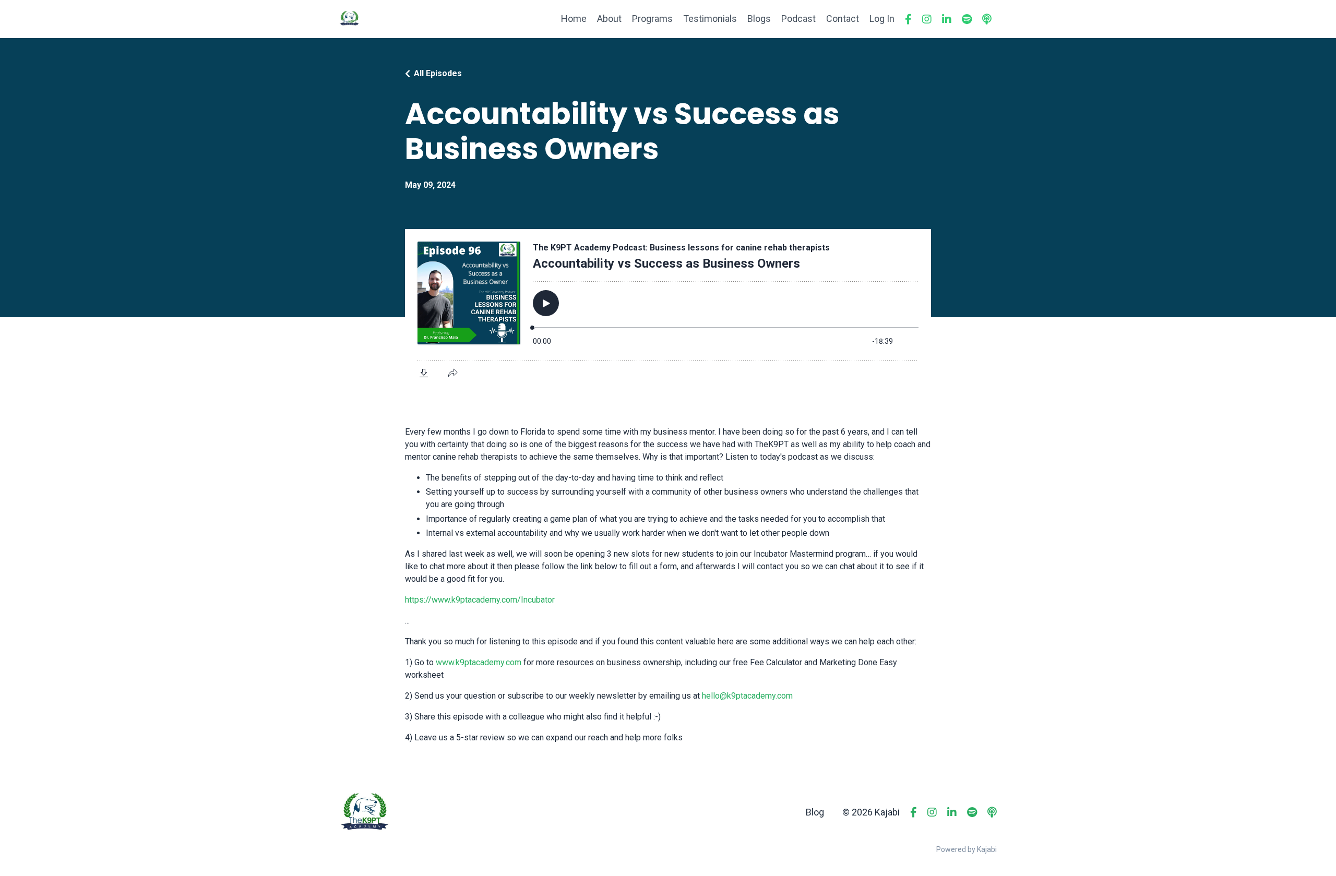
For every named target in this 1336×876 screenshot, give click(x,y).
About (609, 18)
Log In (881, 18)
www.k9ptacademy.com (478, 662)
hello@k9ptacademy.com (747, 696)
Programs (652, 18)
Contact (842, 18)
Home (574, 18)
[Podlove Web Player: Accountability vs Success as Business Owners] (668, 308)
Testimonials (710, 18)
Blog (815, 812)
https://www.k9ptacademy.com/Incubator (480, 600)
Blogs (759, 18)
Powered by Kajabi (966, 849)
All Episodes (438, 73)
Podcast (798, 18)
